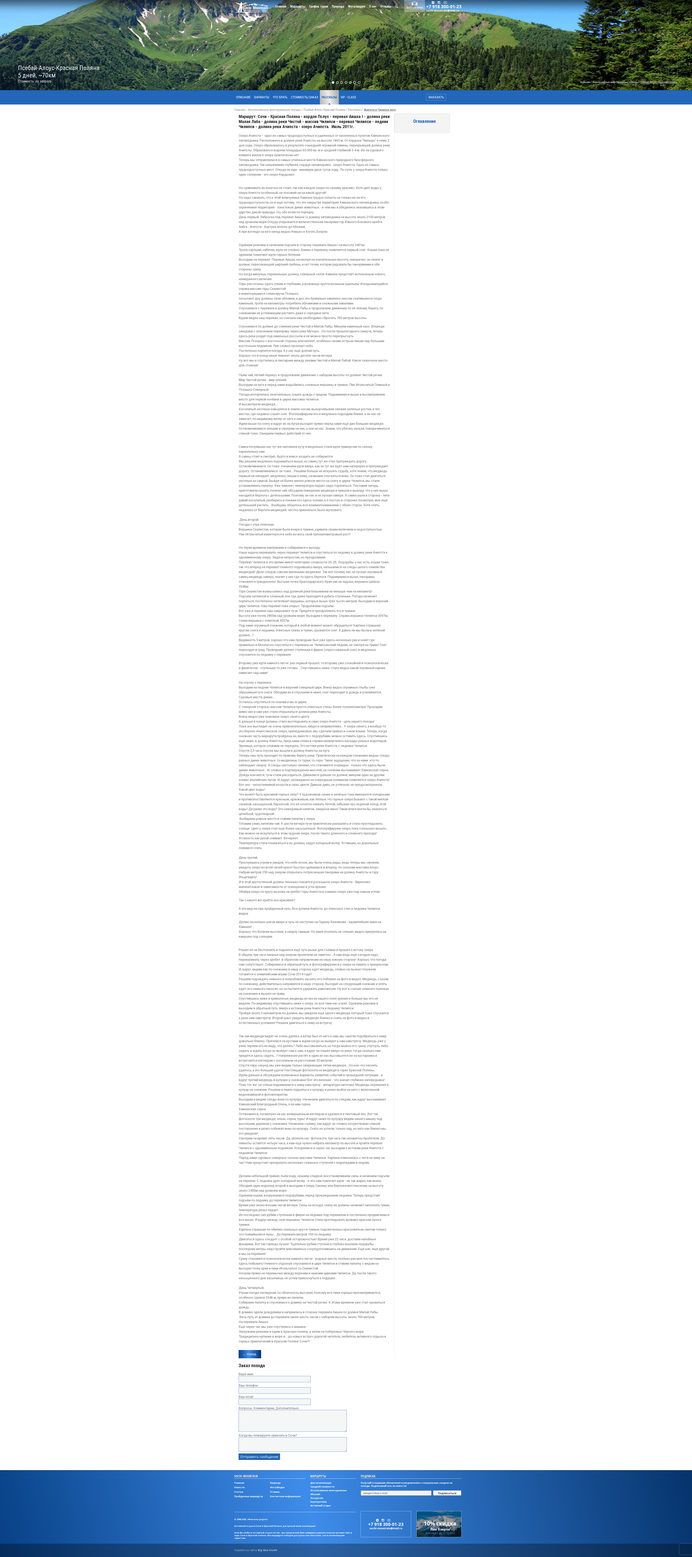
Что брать (280, 97)
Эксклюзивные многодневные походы (615, 82)
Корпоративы (318, 1501)
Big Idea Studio (267, 1550)
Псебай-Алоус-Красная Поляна (659, 82)
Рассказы (329, 97)
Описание (243, 97)
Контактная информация (285, 1496)
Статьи (238, 1491)
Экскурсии (316, 1498)
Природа (338, 6)
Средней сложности (322, 1486)
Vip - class (348, 97)
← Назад (249, 1354)
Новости (239, 1487)
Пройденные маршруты (248, 1496)
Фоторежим (415, 7)
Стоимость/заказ (304, 97)
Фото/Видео (277, 1487)
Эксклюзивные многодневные (328, 1490)
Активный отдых (320, 1505)
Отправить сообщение (259, 1456)
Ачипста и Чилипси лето (380, 110)
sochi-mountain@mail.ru (442, 10)
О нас (372, 6)
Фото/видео (356, 6)
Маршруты (297, 6)
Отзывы (385, 6)
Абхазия (315, 1494)
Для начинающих (320, 1482)
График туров (318, 6)
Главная (280, 6)
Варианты (261, 97)
